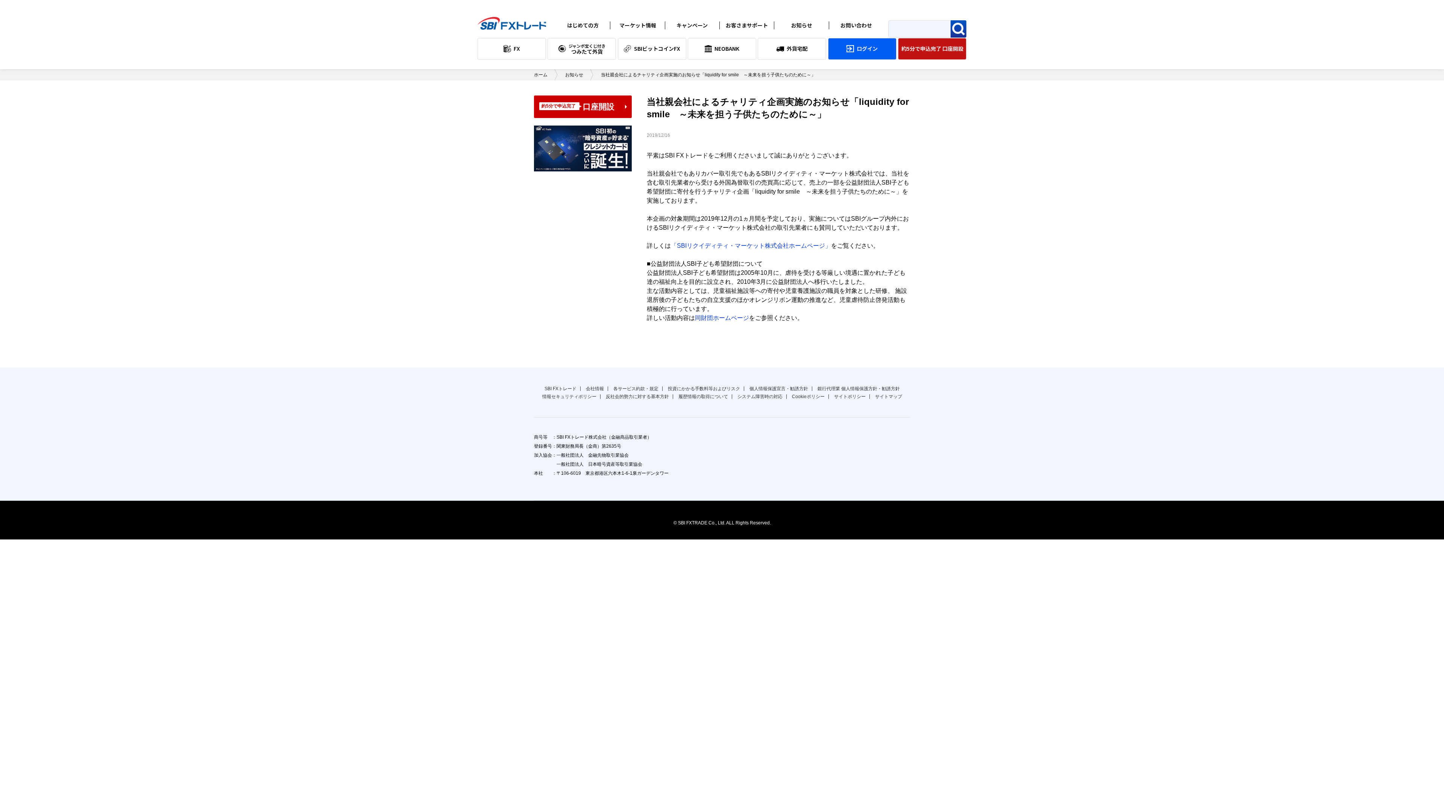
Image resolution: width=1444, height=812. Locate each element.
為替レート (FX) (637, 37)
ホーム (541, 74)
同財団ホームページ (722, 318)
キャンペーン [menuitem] (692, 25)
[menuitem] (512, 49)
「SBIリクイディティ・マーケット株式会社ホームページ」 (751, 245)
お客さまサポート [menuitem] (747, 25)
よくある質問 (744, 37)
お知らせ (794, 37)
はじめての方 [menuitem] (583, 25)
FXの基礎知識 (581, 37)
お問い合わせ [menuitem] (856, 25)
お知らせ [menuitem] (801, 25)
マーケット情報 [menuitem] (637, 25)
